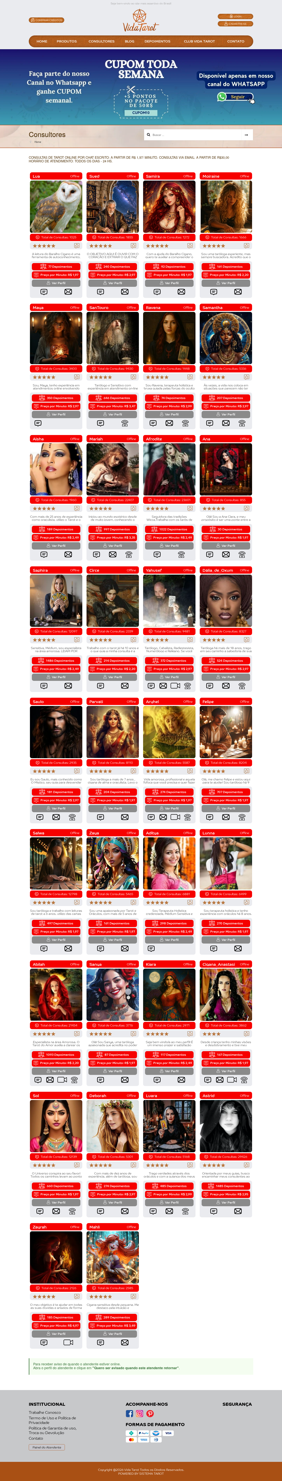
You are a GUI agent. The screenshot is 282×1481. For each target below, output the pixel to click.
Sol (36, 1095)
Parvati (96, 701)
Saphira (40, 570)
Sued (94, 176)
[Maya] (56, 337)
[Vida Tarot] (141, 19)
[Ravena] (169, 337)
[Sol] (56, 1126)
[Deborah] (113, 1126)
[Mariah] (113, 469)
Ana (206, 439)
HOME (42, 41)
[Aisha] (56, 469)
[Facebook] (139, 1416)
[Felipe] (226, 732)
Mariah (96, 439)
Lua (36, 176)
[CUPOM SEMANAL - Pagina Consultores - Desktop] (141, 86)
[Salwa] (56, 863)
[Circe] (113, 600)
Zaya (94, 833)
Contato (36, 1438)
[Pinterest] (150, 1416)
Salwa (38, 833)
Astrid (208, 1095)
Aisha (38, 439)
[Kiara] (169, 994)
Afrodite (154, 439)
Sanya (95, 964)
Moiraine (211, 176)
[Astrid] (226, 1126)
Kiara (151, 964)
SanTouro (98, 307)
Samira (153, 176)
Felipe (208, 701)
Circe (94, 570)
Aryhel (152, 701)
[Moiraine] (226, 206)
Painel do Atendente (47, 1447)
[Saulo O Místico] (56, 732)
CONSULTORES (102, 41)
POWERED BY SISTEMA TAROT (141, 1473)
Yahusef (154, 570)
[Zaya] (113, 863)
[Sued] (113, 206)
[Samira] (169, 206)
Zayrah (40, 1227)
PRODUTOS (67, 41)
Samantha (213, 307)
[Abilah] (56, 994)
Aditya (152, 833)
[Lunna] (226, 863)
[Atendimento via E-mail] (68, 292)
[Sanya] (113, 994)
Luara (151, 1095)
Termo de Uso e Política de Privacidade (52, 1420)
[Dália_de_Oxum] (226, 600)
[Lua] (56, 206)
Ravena (153, 307)
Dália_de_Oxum (218, 570)
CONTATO (235, 41)
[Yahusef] (169, 600)
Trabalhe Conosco (45, 1412)
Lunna (209, 833)
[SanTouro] (113, 337)
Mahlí (94, 1227)
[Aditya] (169, 863)
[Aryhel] (169, 732)
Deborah (97, 1095)
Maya (38, 307)
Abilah (39, 964)
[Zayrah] (56, 1257)
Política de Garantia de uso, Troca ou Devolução (53, 1430)
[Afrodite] (169, 469)
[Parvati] (113, 732)
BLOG (129, 41)
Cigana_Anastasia (219, 964)
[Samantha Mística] (226, 337)
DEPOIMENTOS (157, 41)
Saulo (38, 701)
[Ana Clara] (226, 469)
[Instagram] (129, 1416)
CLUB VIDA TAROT (199, 41)
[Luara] (169, 1126)
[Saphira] (56, 600)
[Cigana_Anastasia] (226, 994)
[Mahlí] (113, 1257)
